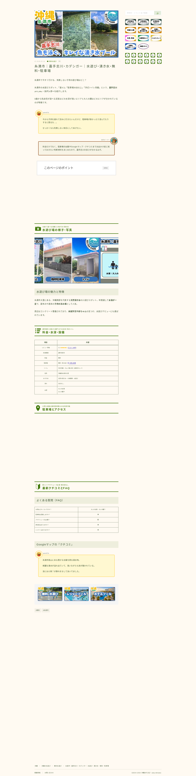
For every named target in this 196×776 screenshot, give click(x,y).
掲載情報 (37, 773)
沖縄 (36, 766)
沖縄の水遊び (46, 766)
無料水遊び (52, 61)
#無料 (38, 610)
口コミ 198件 (72, 347)
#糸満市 (46, 610)
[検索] (157, 13)
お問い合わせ (49, 773)
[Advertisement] (76, 197)
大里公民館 (72, 363)
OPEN (106, 168)
